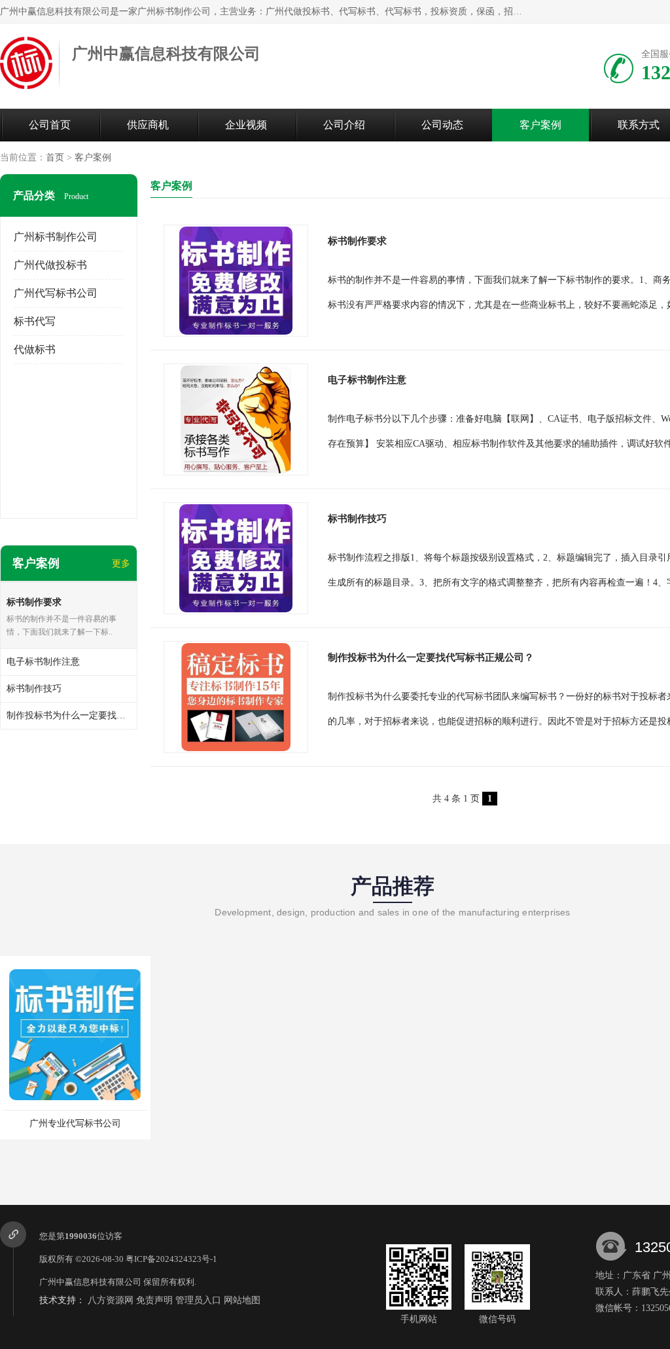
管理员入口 (198, 1300)
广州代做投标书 (50, 264)
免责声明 (154, 1300)
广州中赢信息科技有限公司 (90, 1282)
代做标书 (35, 349)
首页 (55, 157)
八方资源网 (110, 1300)
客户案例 (540, 124)
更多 (121, 563)
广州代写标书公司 (55, 293)
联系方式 (639, 124)
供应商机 (148, 124)
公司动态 (442, 124)
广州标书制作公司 (55, 236)
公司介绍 (344, 124)
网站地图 (242, 1300)
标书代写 (35, 321)
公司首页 (50, 124)
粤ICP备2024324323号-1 (171, 1259)
